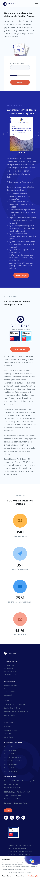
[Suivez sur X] (12, 818)
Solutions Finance (10, 750)
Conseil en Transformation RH (14, 704)
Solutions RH (8, 747)
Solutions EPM (9, 754)
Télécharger (21, 275)
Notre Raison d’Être (10, 671)
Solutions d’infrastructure (13, 768)
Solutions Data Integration (13, 761)
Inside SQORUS (9, 692)
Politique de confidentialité (17, 848)
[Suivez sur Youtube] (23, 818)
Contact (8, 810)
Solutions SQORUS (10, 771)
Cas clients (7, 734)
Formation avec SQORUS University (16, 711)
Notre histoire (9, 665)
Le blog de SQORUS (10, 730)
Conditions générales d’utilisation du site (22, 845)
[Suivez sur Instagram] (18, 818)
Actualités (7, 727)
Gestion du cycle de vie (12, 708)
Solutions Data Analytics (12, 757)
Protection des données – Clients (19, 854)
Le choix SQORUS (10, 675)
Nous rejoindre (9, 689)
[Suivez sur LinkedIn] (6, 818)
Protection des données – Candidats (20, 851)
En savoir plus (20, 349)
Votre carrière (9, 695)
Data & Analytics (9, 715)
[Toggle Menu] (36, 3)
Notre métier (8, 668)
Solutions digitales (10, 764)
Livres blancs (8, 737)
